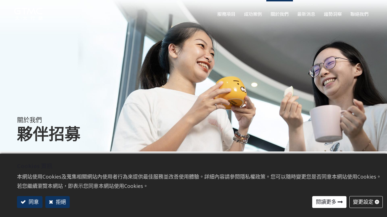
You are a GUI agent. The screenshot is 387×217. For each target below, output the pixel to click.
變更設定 (363, 201)
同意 (33, 201)
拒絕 (60, 201)
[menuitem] (333, 12)
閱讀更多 (326, 201)
